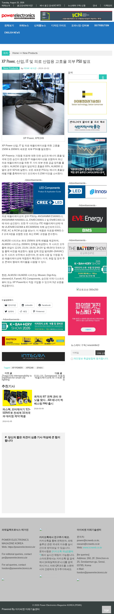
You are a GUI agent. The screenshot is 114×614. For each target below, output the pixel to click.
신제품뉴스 (40, 25)
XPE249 (29, 368)
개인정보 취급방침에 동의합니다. (91, 358)
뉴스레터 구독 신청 (77, 5)
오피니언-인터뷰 (80, 25)
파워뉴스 (24, 25)
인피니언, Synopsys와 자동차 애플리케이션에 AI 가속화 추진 (49, 377)
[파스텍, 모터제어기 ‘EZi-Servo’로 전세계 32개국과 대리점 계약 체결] (17, 398)
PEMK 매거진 (30, 68)
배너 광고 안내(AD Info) (50, 5)
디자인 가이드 (58, 25)
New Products (30, 53)
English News (12, 32)
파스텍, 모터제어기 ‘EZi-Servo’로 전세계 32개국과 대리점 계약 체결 (17, 413)
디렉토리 (108, 5)
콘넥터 (40, 368)
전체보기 (9, 25)
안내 (95, 5)
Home (15, 53)
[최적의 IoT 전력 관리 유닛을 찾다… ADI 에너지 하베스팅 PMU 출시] (49, 391)
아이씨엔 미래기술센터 (27, 609)
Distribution (101, 25)
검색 (70, 72)
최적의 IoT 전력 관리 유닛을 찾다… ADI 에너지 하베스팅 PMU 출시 (48, 400)
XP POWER (17, 368)
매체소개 (6, 5)
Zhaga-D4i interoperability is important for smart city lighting (17, 377)
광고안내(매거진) (25, 5)
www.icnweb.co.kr (92, 547)
